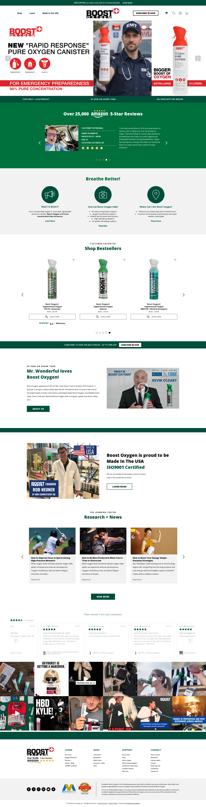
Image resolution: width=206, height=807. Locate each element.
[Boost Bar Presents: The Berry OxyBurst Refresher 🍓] (189, 679)
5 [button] (109, 159)
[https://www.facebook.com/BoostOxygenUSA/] (29, 789)
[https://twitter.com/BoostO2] (34, 789)
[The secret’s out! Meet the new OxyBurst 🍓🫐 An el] (51, 679)
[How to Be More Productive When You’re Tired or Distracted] (103, 541)
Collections (97, 755)
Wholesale (154, 757)
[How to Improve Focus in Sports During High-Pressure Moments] (52, 541)
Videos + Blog (69, 763)
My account (126, 755)
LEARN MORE (119, 486)
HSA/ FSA (125, 771)
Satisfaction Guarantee (130, 766)
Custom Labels (155, 760)
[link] (62, 653)
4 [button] (106, 159)
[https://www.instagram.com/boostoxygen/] (39, 789)
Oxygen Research (71, 757)
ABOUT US (38, 409)
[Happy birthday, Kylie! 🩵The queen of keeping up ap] (51, 713)
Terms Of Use (102, 803)
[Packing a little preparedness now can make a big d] (17, 713)
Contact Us (154, 771)
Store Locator (155, 755)
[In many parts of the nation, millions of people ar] (189, 713)
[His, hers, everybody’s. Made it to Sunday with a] (120, 679)
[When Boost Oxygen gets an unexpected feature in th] (86, 679)
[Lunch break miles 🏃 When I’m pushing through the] (154, 679)
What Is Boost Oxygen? (129, 763)
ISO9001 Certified (71, 766)
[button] (16, 640)
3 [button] (103, 159)
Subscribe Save (145, 13)
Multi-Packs (97, 760)
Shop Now (103, 226)
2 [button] (100, 159)
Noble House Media (133, 803)
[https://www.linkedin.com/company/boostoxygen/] (43, 789)
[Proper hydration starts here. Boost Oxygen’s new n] (86, 713)
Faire (95, 766)
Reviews (67, 760)
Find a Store (156, 221)
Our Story (68, 755)
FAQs (124, 757)
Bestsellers (97, 757)
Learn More (50, 221)
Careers (153, 763)
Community (154, 769)
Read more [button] (15, 644)
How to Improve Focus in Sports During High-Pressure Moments (50, 559)
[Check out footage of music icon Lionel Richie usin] (120, 713)
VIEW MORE (103, 596)
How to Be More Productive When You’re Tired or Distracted (102, 559)
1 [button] (96, 159)
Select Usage (126, 760)
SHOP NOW (127, 3)
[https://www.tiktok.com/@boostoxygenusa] (53, 789)
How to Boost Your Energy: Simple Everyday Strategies (150, 559)
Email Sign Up (155, 766)
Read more (35, 579)
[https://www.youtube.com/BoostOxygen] (48, 789)
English (166, 13)
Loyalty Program (127, 769)
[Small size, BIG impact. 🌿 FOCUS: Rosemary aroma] (17, 679)
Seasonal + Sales (99, 763)
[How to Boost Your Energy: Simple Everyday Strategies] (154, 541)
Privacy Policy (112, 803)
